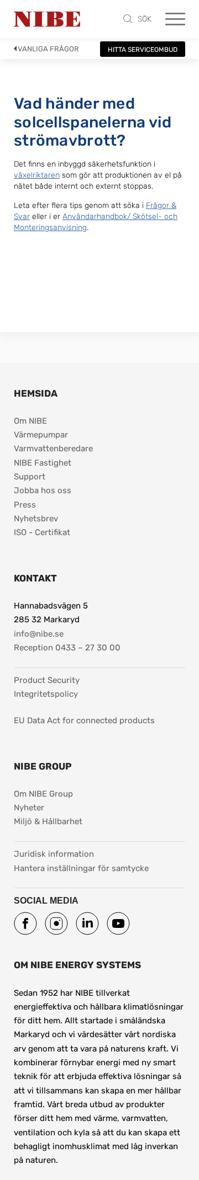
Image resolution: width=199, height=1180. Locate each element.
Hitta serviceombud (142, 50)
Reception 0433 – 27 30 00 (67, 648)
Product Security (47, 680)
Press (25, 505)
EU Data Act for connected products (84, 720)
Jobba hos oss (42, 490)
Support (29, 477)
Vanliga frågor (48, 49)
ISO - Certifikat (42, 532)
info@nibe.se (39, 634)
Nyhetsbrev (36, 519)
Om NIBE (30, 421)
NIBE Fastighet (42, 463)
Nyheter (29, 808)
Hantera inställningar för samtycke (81, 868)
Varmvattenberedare (53, 448)
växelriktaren (37, 175)
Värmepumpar (41, 435)
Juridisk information (54, 853)
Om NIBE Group (43, 794)
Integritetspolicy (46, 694)
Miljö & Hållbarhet (48, 821)
